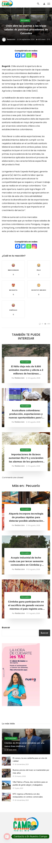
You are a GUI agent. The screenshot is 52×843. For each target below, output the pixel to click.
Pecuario (25, 20)
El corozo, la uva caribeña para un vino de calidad (30, 759)
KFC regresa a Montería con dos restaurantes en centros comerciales (28, 795)
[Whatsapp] (28, 55)
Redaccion (11, 39)
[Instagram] (34, 55)
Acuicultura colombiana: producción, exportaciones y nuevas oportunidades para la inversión (26, 414)
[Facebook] (17, 55)
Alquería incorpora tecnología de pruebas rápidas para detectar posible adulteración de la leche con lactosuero (26, 517)
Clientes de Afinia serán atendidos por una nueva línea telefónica (24, 744)
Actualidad (11, 738)
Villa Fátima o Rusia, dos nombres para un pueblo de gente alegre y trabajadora (30, 783)
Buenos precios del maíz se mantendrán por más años (31, 771)
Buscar (6, 627)
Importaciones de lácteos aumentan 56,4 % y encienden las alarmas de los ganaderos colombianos (26, 458)
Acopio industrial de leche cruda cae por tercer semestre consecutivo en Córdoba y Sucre (26, 561)
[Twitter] (23, 55)
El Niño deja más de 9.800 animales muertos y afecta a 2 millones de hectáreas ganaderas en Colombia (26, 370)
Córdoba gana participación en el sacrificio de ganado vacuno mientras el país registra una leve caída (26, 605)
